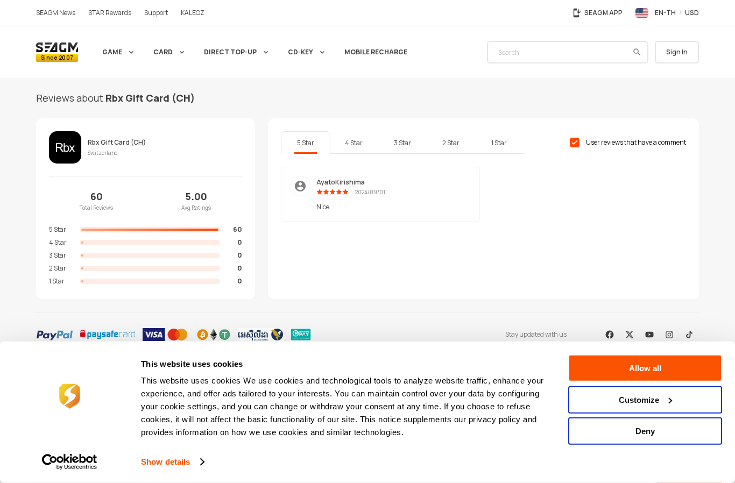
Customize (639, 399)
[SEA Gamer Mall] (57, 52)
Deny (645, 431)
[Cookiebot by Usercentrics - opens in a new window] (70, 462)
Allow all (645, 368)
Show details (165, 461)
